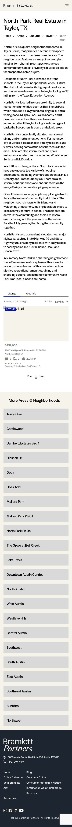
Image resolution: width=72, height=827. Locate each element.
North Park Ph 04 (19, 530)
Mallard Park (15, 501)
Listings (12, 293)
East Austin (15, 676)
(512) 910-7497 (16, 761)
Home (7, 36)
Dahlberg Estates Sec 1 (23, 443)
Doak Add (14, 487)
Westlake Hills (16, 618)
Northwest (14, 720)
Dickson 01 (14, 457)
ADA (5, 787)
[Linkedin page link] (15, 810)
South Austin (16, 662)
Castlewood (15, 428)
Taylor (49, 36)
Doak (10, 472)
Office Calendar (13, 777)
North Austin (15, 589)
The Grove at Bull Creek (23, 545)
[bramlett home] (18, 5)
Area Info (31, 293)
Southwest (14, 647)
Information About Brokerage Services (44, 790)
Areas (20, 36)
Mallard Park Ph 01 (20, 516)
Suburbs (35, 36)
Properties (9, 798)
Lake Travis (14, 560)
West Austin (15, 603)
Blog (29, 772)
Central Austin (17, 632)
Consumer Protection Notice (43, 782)
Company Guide (36, 777)
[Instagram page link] (5, 810)
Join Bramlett (11, 782)
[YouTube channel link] (21, 810)
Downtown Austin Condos (25, 574)
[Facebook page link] (10, 810)
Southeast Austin (19, 691)
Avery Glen (14, 414)
